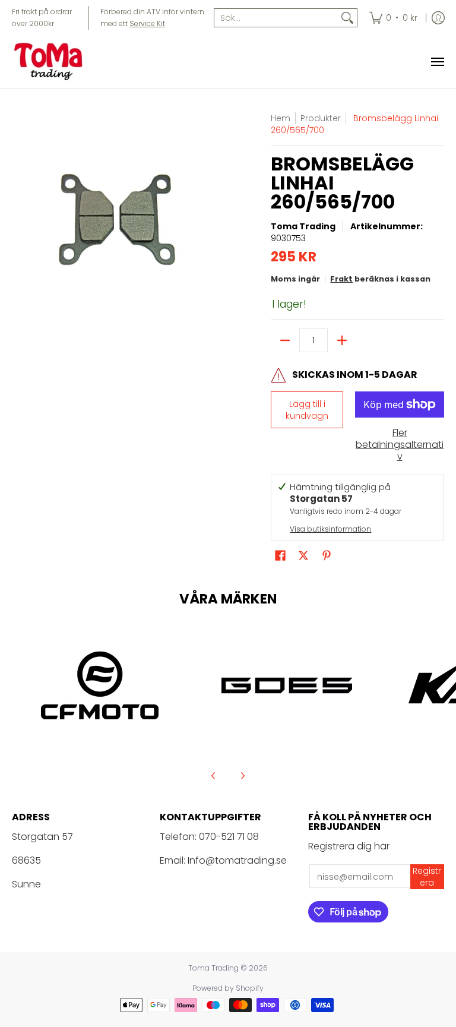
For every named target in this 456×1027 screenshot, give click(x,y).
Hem (280, 118)
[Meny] (437, 62)
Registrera (427, 877)
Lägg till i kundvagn (307, 410)
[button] (280, 555)
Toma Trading (303, 226)
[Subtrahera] (285, 340)
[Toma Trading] (50, 62)
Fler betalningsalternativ (400, 445)
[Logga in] (438, 18)
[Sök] (347, 18)
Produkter (320, 118)
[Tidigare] (214, 776)
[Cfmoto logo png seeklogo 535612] (99, 685)
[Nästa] (242, 776)
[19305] (286, 685)
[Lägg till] (342, 340)
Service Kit (147, 23)
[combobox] (276, 18)
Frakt (341, 279)
